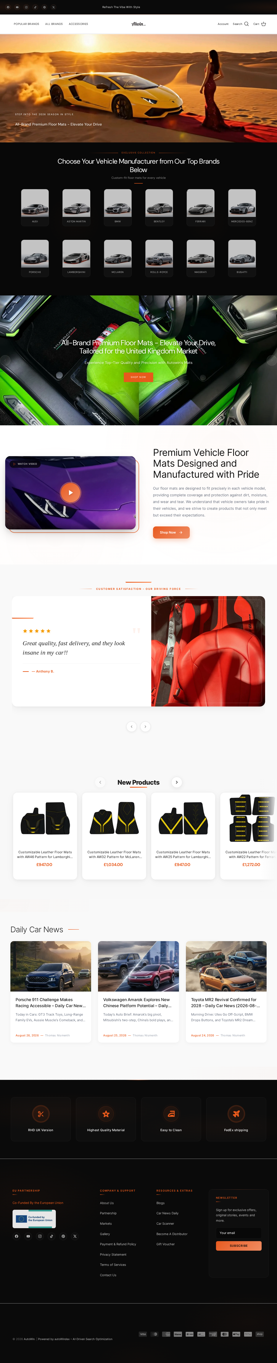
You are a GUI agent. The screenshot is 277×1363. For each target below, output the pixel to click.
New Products (138, 782)
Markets (106, 1223)
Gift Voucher (165, 1244)
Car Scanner (165, 1223)
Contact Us (108, 1275)
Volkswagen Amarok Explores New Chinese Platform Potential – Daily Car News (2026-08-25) (136, 1003)
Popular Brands (26, 24)
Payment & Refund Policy (118, 1244)
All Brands (54, 24)
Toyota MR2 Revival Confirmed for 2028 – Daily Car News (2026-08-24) (224, 1003)
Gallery (105, 1234)
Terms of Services (113, 1264)
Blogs (160, 1203)
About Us (107, 1203)
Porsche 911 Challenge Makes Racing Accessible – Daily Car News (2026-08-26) (50, 1003)
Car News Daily (167, 1213)
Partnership (108, 1213)
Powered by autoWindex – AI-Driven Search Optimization (75, 1339)
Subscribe (239, 1245)
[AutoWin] (138, 24)
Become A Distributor (171, 1234)
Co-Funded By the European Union (38, 1202)
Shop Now (168, 532)
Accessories (78, 24)
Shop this (138, 381)
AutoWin (29, 1339)
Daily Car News (36, 929)
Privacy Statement (113, 1254)
